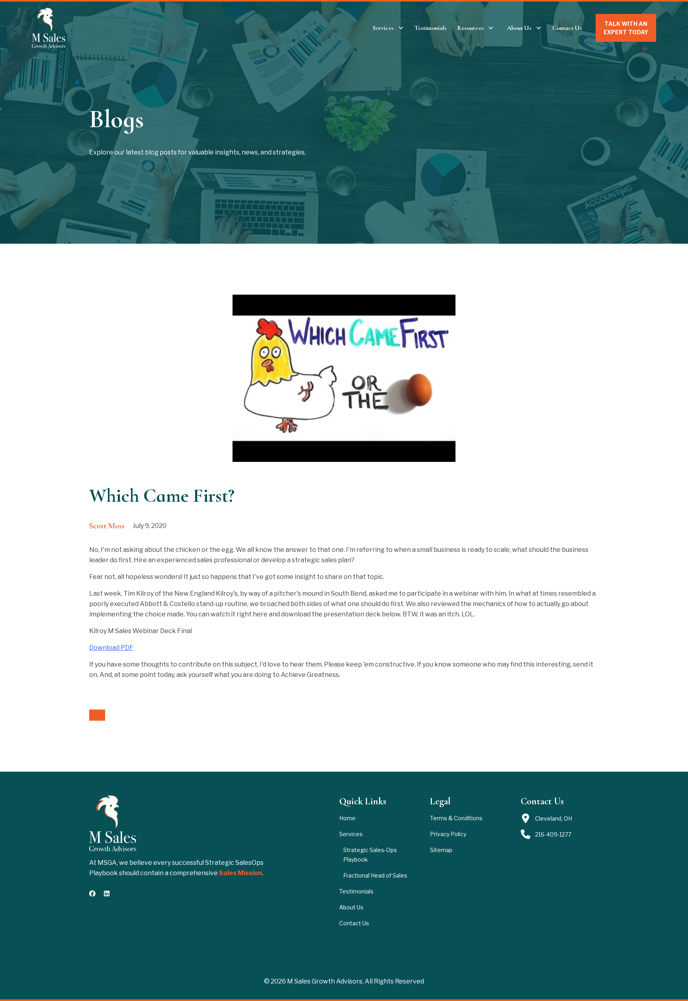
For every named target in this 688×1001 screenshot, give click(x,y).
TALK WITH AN (626, 27)
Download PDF (111, 647)
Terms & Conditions (456, 818)
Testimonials (430, 28)
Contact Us (567, 28)
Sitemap (441, 850)
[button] (388, 28)
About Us (351, 907)
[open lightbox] (344, 378)
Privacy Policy (448, 834)
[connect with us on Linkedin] (107, 893)
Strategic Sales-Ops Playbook (370, 855)
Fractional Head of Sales (375, 875)
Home (347, 818)
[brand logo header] (49, 28)
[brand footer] (112, 823)
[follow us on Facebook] (92, 893)
